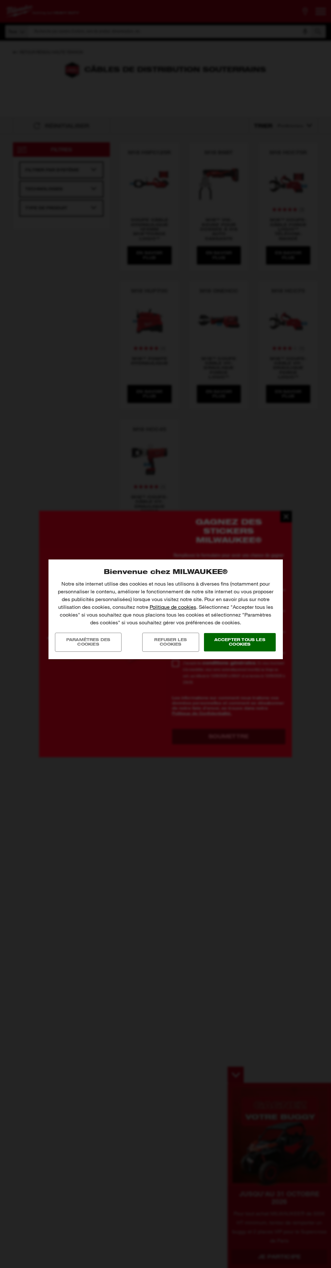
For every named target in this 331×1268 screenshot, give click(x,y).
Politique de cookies (173, 607)
